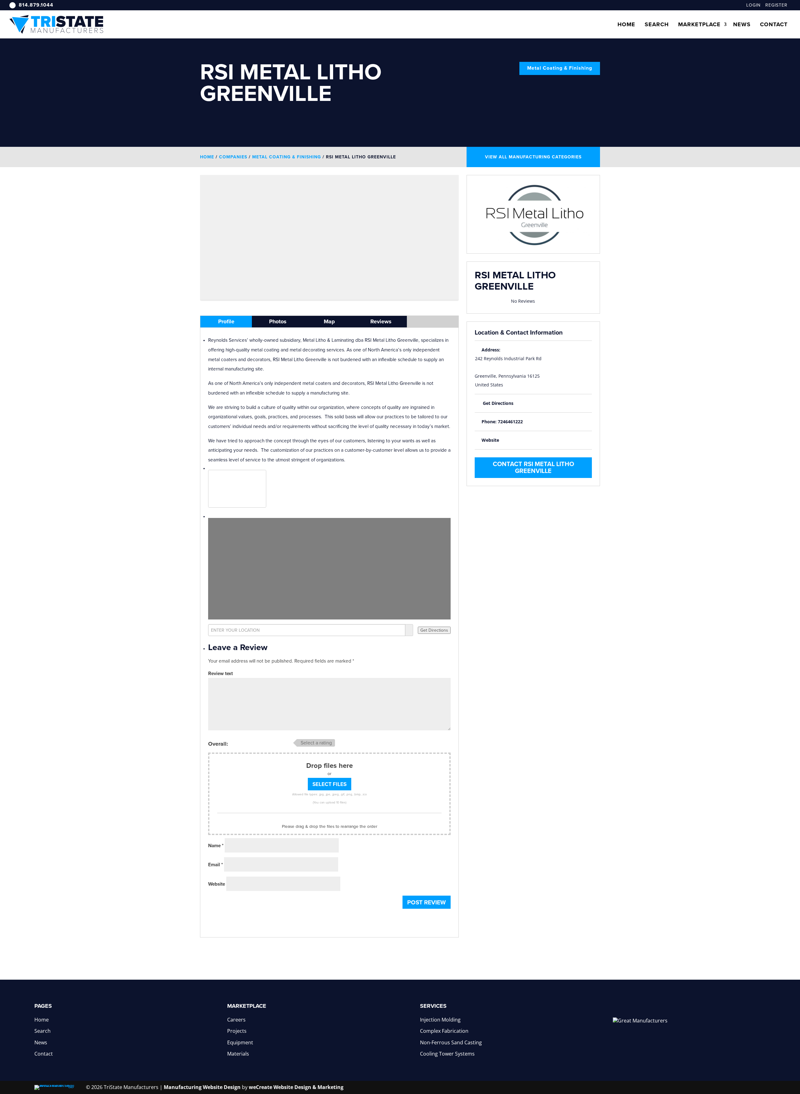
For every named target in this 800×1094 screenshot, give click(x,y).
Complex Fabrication (444, 1030)
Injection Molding (440, 1019)
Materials (238, 1053)
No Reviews (523, 301)
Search (657, 24)
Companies (233, 157)
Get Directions (498, 403)
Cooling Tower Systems (447, 1053)
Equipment (240, 1042)
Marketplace (699, 24)
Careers (236, 1019)
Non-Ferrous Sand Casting (451, 1042)
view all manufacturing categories (533, 157)
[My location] (409, 630)
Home (626, 24)
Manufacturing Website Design (202, 1087)
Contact (774, 24)
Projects (237, 1030)
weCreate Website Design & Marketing (296, 1087)
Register (776, 5)
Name (215, 845)
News (742, 24)
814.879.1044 (36, 5)
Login (753, 5)
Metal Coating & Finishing (559, 68)
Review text (220, 673)
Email (215, 865)
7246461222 (510, 422)
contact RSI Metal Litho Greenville (533, 467)
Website (216, 884)
